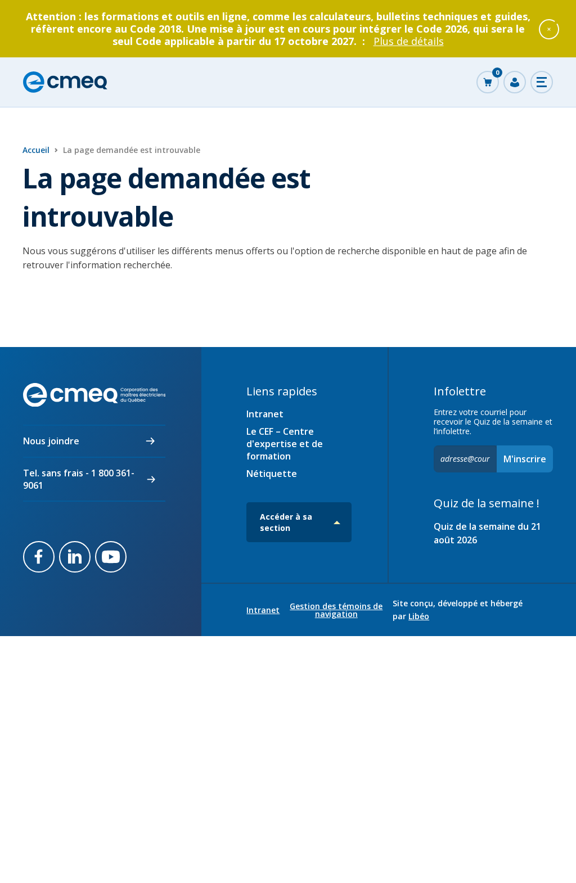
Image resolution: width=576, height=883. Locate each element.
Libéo (418, 616)
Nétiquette (271, 473)
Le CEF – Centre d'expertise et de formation (284, 444)
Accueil (36, 150)
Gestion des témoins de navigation (336, 610)
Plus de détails (409, 41)
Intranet (265, 414)
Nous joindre (51, 441)
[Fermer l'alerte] (549, 29)
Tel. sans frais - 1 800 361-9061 (78, 479)
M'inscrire (524, 459)
